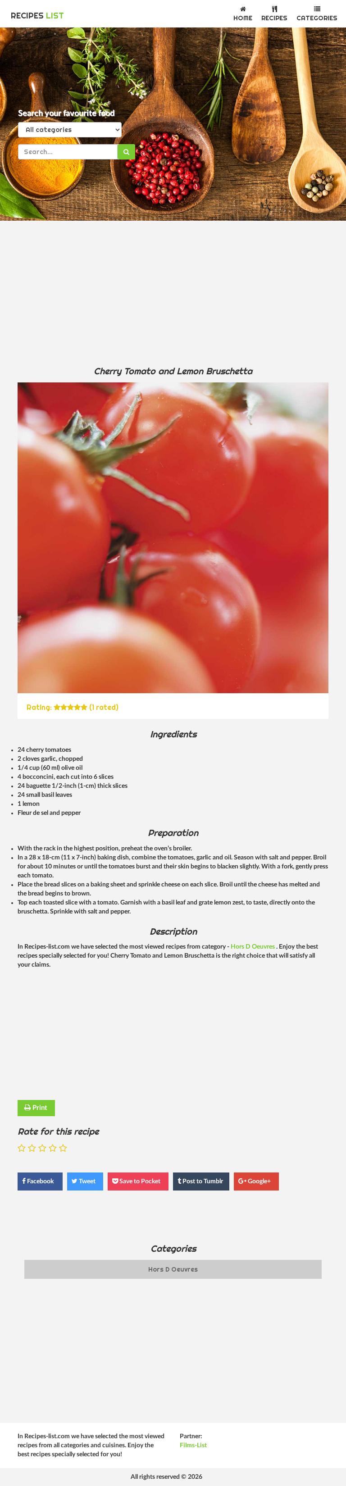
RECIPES (37, 15)
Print (39, 1107)
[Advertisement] (173, 293)
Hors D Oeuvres (253, 947)
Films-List (193, 1445)
